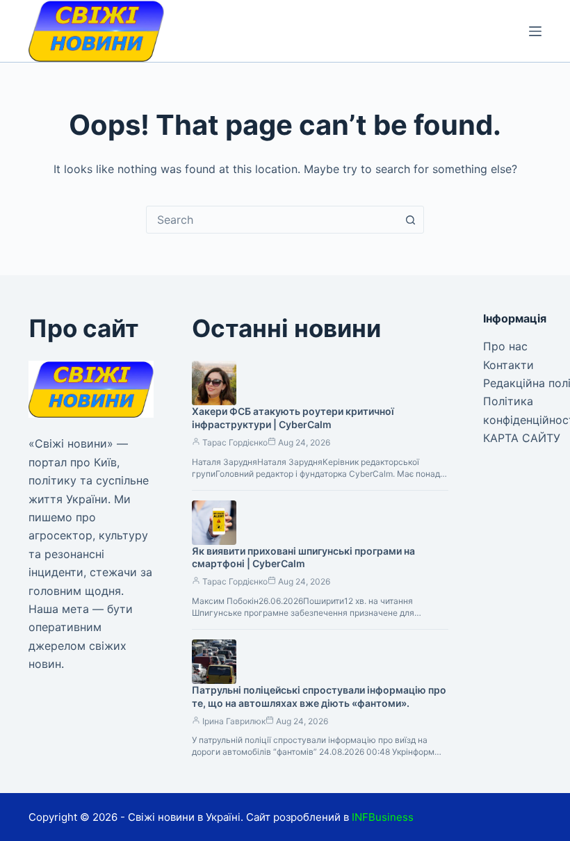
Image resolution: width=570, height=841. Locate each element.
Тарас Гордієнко (235, 442)
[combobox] (272, 220)
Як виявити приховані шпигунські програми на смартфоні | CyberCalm (303, 557)
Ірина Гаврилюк (234, 721)
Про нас (505, 346)
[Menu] (535, 31)
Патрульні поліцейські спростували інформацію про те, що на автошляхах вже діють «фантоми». (319, 696)
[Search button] (410, 219)
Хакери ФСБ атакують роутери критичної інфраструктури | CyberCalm (293, 417)
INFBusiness (383, 817)
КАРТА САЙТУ (521, 438)
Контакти (508, 365)
